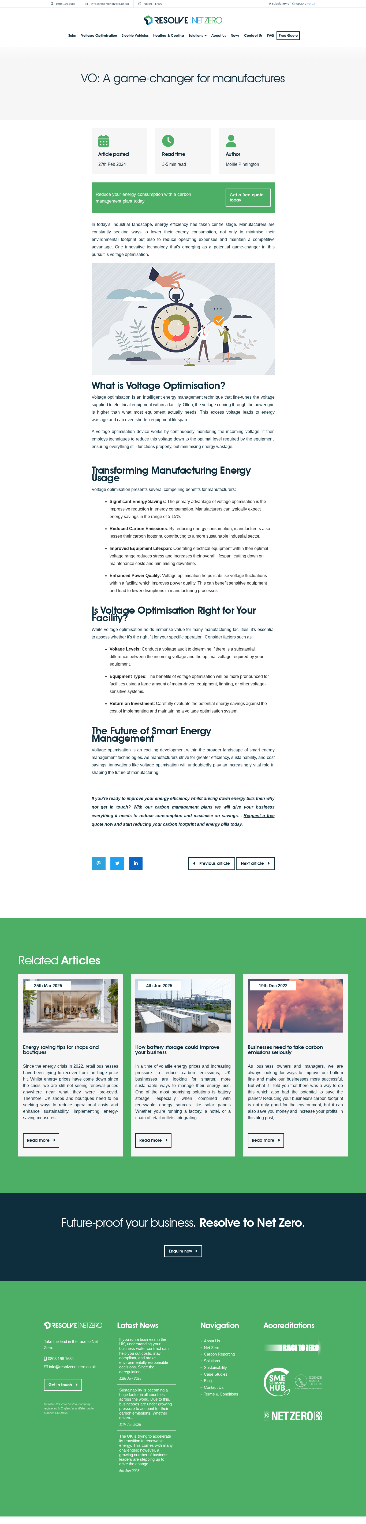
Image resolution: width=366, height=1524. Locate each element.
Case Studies (215, 1374)
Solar (72, 35)
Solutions (196, 35)
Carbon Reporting (219, 1354)
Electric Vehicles (135, 35)
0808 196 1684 (65, 3)
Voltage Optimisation (99, 35)
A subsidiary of (279, 3)
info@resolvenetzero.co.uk (109, 3)
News (235, 35)
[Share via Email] (99, 863)
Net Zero (211, 1347)
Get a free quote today (247, 197)
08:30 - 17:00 (153, 3)
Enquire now (181, 1251)
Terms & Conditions (221, 1394)
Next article (253, 863)
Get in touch (60, 1384)
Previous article (214, 863)
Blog (208, 1380)
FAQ (270, 35)
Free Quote (288, 35)
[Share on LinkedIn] (136, 863)
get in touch (114, 807)
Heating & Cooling (168, 35)
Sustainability (215, 1367)
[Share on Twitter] (117, 863)
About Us (218, 35)
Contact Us (253, 35)
